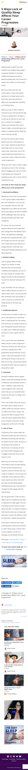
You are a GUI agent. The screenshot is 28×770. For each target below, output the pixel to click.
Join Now (14, 711)
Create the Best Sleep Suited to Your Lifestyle (13, 665)
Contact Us (14, 761)
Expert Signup (5, 759)
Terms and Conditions (21, 759)
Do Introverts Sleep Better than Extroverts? (13, 643)
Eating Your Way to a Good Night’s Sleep (12, 688)
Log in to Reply (24, 616)
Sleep (5, 25)
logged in (9, 622)
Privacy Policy (12, 759)
